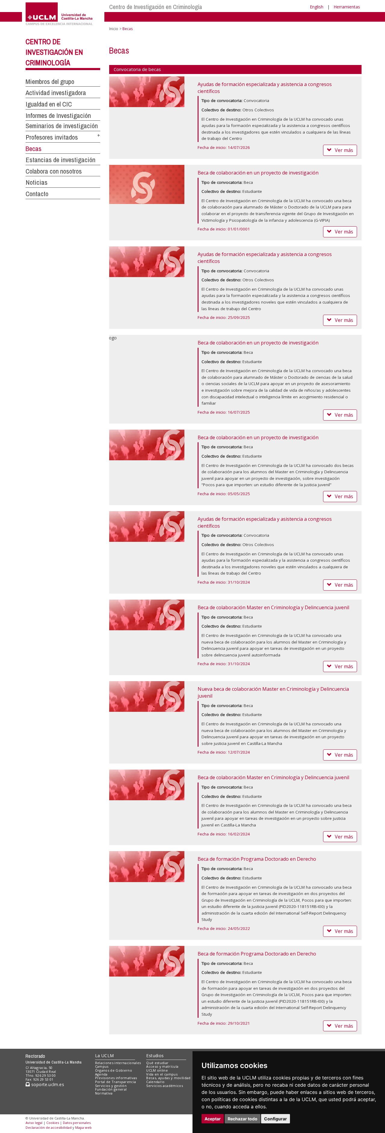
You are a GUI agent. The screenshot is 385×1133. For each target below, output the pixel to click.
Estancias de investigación (60, 159)
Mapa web (83, 1127)
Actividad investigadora (56, 92)
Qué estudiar (157, 1062)
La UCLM (104, 1055)
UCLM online (157, 1070)
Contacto (37, 193)
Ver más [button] (344, 150)
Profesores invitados (52, 137)
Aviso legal (34, 1122)
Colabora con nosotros (54, 171)
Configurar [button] (275, 1118)
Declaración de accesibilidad (49, 1127)
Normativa (104, 1093)
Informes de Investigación (58, 115)
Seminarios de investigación (62, 125)
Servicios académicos (164, 1085)
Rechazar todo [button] (242, 1118)
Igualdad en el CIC (49, 104)
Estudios (155, 1055)
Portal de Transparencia (115, 1081)
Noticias (37, 182)
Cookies (52, 1122)
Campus (102, 1066)
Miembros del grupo (50, 81)
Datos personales (77, 1122)
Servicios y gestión (111, 1085)
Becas (34, 148)
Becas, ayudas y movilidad (168, 1078)
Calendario (155, 1081)
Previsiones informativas (116, 1078)
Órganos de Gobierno (113, 1070)
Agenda (101, 1074)
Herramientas (347, 7)
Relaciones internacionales (118, 1062)
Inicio (113, 28)
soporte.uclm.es (47, 1084)
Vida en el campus (161, 1074)
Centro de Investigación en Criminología (155, 7)
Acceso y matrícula (162, 1066)
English (316, 7)
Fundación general (111, 1089)
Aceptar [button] (213, 1118)
